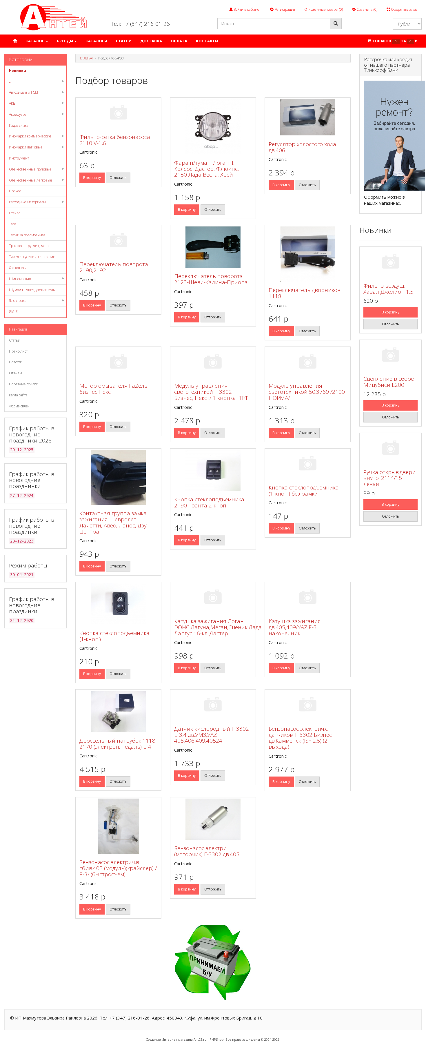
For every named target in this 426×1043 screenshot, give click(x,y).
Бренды (65, 40)
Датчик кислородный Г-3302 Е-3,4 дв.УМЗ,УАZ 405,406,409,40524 (211, 735)
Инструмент (19, 158)
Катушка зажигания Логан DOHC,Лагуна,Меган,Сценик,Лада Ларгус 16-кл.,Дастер (218, 627)
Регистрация (284, 9)
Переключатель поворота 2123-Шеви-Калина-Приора (211, 279)
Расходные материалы (27, 201)
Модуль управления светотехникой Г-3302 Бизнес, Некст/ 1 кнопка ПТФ (211, 392)
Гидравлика (18, 125)
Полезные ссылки (23, 384)
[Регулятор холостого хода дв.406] (307, 117)
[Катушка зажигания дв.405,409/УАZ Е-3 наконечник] (307, 597)
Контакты (207, 40)
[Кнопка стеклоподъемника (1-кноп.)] (118, 603)
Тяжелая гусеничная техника (33, 256)
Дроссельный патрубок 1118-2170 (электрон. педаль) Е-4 (118, 743)
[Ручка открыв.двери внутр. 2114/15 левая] (390, 448)
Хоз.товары (17, 267)
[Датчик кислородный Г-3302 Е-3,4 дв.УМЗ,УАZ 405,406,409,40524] (213, 705)
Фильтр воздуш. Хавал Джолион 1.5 (388, 288)
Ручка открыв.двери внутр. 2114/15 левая (389, 478)
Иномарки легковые (26, 147)
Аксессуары (18, 114)
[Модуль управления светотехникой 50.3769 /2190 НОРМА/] (307, 362)
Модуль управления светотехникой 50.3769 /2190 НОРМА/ (307, 392)
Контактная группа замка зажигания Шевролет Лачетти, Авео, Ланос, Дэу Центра (113, 522)
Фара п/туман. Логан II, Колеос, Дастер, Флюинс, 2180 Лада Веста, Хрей (206, 169)
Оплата (179, 40)
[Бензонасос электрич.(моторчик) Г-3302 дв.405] (213, 819)
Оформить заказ (403, 9)
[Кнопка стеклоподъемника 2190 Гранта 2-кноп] (213, 470)
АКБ (12, 103)
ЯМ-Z (13, 311)
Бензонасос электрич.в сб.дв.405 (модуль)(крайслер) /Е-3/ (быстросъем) (118, 868)
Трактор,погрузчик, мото (28, 245)
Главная (86, 58)
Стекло (14, 213)
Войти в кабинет (247, 9)
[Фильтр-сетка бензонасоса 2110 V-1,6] (118, 113)
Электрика (17, 300)
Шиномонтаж (20, 278)
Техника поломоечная (27, 235)
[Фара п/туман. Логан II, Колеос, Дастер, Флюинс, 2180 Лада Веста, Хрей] (213, 126)
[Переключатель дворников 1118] (307, 254)
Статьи (124, 40)
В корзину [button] (92, 177)
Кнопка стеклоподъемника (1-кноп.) (114, 636)
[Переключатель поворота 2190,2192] (118, 241)
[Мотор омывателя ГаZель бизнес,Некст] (118, 362)
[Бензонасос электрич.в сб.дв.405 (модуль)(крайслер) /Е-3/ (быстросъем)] (118, 826)
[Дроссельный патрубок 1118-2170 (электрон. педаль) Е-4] (118, 711)
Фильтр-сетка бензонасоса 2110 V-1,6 (114, 140)
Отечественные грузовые (30, 169)
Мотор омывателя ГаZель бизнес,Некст (113, 389)
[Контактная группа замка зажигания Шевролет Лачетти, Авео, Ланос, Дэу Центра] (118, 477)
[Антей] (53, 16)
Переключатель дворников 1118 (305, 293)
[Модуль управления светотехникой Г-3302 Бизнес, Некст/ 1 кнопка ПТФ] (213, 362)
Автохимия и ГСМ (23, 92)
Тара (13, 224)
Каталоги (96, 40)
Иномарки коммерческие (30, 136)
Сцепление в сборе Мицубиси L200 (388, 382)
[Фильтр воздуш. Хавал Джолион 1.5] (390, 262)
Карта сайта (18, 395)
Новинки (17, 70)
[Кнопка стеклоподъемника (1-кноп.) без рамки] (307, 464)
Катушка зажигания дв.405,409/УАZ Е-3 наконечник (295, 627)
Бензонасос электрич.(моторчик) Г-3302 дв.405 (206, 851)
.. (10, 81)
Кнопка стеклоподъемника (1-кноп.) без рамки (304, 490)
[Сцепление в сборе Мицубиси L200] (390, 355)
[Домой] (15, 41)
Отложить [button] (118, 177)
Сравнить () (366, 9)
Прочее (15, 190)
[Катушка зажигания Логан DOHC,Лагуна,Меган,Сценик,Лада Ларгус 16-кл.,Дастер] (213, 597)
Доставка (151, 40)
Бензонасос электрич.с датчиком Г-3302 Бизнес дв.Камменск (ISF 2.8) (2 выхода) (300, 738)
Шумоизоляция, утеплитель (32, 289)
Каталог (35, 40)
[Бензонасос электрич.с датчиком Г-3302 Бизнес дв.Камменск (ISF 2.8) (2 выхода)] (307, 705)
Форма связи (19, 406)
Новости (15, 362)
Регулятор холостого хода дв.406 (302, 147)
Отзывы (15, 373)
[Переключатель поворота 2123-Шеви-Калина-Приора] (213, 247)
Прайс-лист (18, 351)
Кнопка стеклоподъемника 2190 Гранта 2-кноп (209, 502)
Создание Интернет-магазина (169, 1039)
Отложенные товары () (323, 9)
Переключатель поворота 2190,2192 (113, 267)
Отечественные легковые (30, 180)
